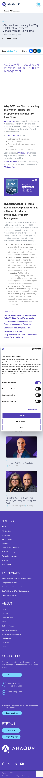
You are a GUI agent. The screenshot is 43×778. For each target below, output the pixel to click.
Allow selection (21, 421)
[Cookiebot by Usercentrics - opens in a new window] (32, 349)
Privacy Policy (15, 776)
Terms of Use (5, 776)
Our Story (5, 609)
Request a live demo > (13, 331)
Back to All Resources (12, 11)
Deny (21, 427)
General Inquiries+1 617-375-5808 (15, 684)
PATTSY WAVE (7, 539)
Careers (4, 647)
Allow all (21, 415)
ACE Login (11, 730)
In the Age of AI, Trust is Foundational (20, 463)
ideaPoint (5, 560)
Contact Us (12, 675)
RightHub (5, 544)
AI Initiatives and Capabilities (11, 634)
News (4, 622)
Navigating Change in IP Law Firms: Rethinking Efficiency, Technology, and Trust (21, 500)
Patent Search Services (9, 595)
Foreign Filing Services (9, 583)
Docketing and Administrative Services (14, 587)
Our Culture (5, 613)
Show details (32, 409)
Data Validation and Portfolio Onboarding (15, 591)
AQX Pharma (6, 535)
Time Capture (6, 564)
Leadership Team (7, 618)
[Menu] (38, 4)
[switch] (38, 388)
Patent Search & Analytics (10, 548)
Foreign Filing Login (11, 737)
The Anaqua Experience (9, 630)
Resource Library (12, 713)
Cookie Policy (25, 776)
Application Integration (9, 556)
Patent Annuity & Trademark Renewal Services (17, 578)
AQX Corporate (7, 527)
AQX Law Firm (6, 531)
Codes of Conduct (8, 626)
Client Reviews (7, 638)
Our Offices (5, 643)
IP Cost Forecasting (8, 552)
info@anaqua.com (15, 692)
